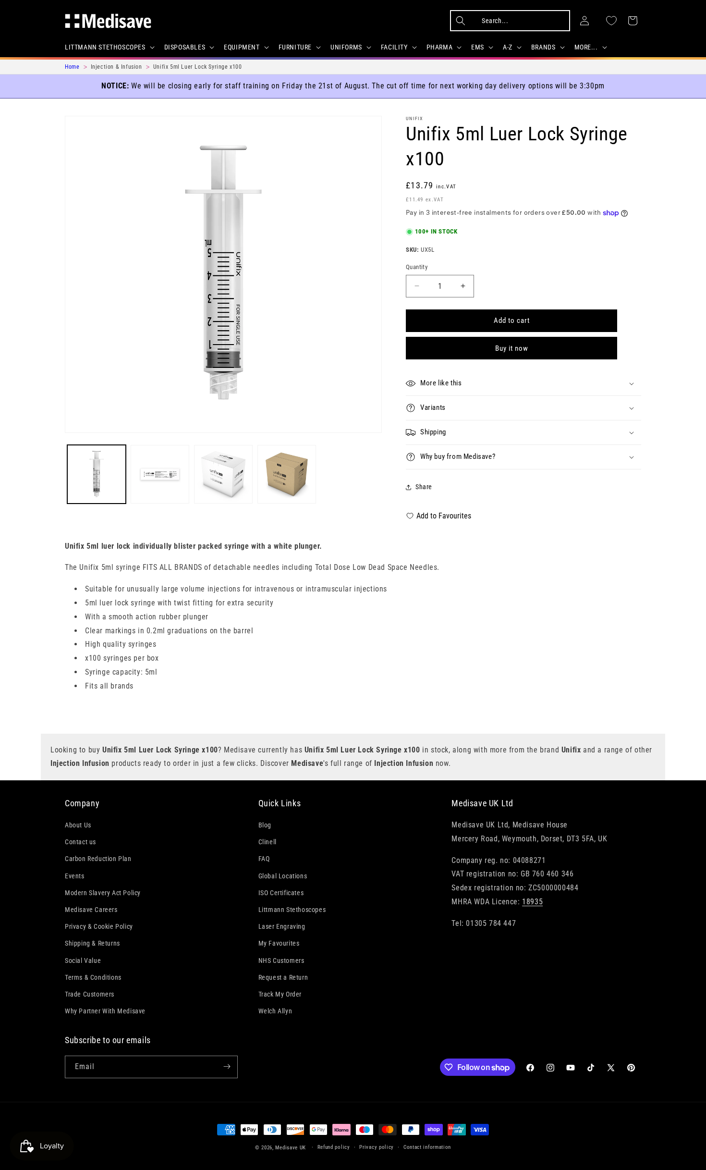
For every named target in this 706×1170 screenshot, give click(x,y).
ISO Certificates (281, 893)
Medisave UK (290, 1148)
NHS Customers (281, 960)
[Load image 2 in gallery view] (160, 474)
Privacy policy (376, 1147)
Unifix (415, 118)
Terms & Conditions (93, 977)
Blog (264, 825)
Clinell (267, 842)
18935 (532, 901)
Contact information (427, 1147)
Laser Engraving (281, 927)
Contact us (80, 842)
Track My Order (280, 994)
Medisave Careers (91, 909)
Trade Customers (89, 994)
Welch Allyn (275, 1011)
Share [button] (423, 487)
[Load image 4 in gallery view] (286, 474)
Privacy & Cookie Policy (99, 927)
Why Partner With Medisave (105, 1011)
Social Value (83, 960)
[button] (108, 47)
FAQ (264, 859)
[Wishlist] (611, 20)
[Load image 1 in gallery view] (96, 474)
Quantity (416, 267)
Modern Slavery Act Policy (103, 893)
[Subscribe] (226, 1066)
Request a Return (283, 977)
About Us (78, 825)
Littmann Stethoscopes (292, 909)
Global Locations (282, 876)
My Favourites (279, 944)
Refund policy (333, 1147)
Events (75, 876)
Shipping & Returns (92, 944)
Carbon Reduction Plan (98, 859)
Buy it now (511, 348)
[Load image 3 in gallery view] (223, 474)
